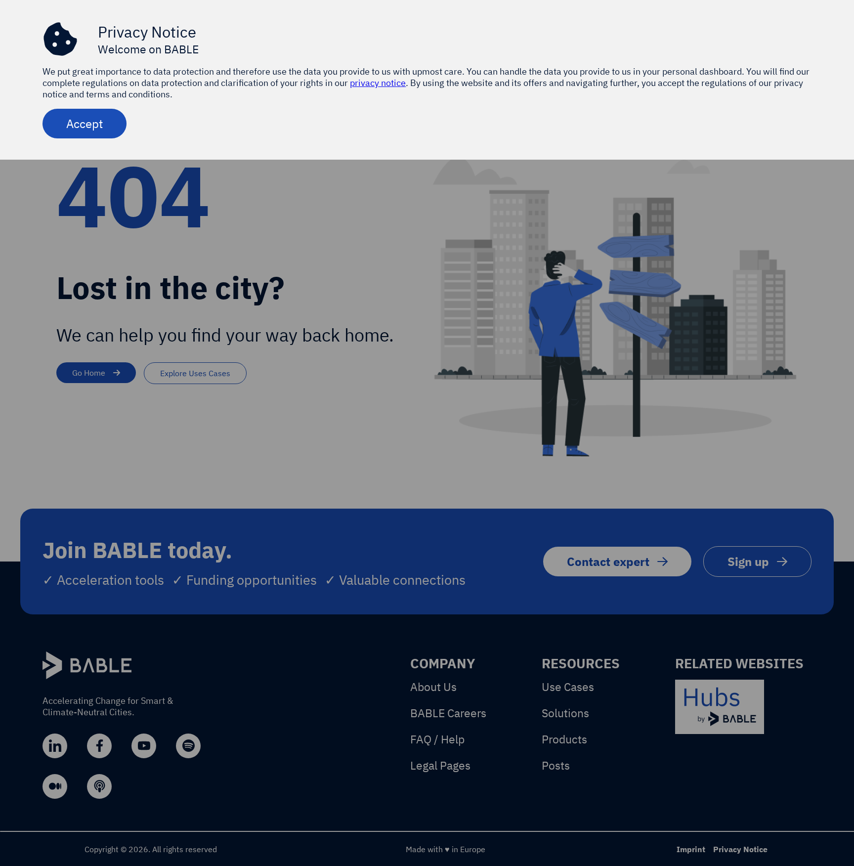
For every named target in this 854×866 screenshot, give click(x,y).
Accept (84, 123)
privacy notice (378, 82)
